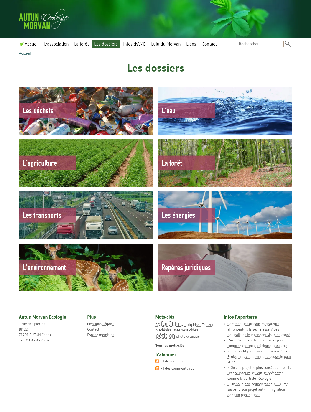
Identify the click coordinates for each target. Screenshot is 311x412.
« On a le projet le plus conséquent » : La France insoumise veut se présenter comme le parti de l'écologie (259, 373)
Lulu (188, 324)
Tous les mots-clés (170, 345)
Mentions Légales (100, 323)
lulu (179, 324)
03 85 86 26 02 (37, 340)
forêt (167, 324)
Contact (93, 329)
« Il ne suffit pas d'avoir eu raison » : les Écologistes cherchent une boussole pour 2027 (259, 356)
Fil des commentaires (177, 368)
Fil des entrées (172, 361)
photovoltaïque (188, 336)
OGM (176, 330)
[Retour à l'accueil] (44, 18)
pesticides (189, 330)
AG (158, 324)
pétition (165, 335)
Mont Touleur (203, 324)
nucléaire (164, 330)
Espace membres (100, 334)
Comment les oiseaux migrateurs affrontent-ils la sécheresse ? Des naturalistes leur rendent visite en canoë (259, 329)
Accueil (25, 53)
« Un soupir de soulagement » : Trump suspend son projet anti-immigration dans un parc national (258, 389)
